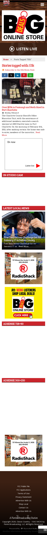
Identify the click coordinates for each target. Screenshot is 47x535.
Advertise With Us (23, 500)
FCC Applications (24, 490)
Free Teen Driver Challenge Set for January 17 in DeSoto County (22, 238)
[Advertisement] (23, 25)
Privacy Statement (23, 497)
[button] (42, 5)
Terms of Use (24, 493)
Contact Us (23, 507)
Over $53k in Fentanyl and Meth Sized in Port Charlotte (23, 108)
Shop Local (23, 504)
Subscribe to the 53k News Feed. (20, 70)
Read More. (24, 246)
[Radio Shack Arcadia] (23, 450)
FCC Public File (23, 486)
